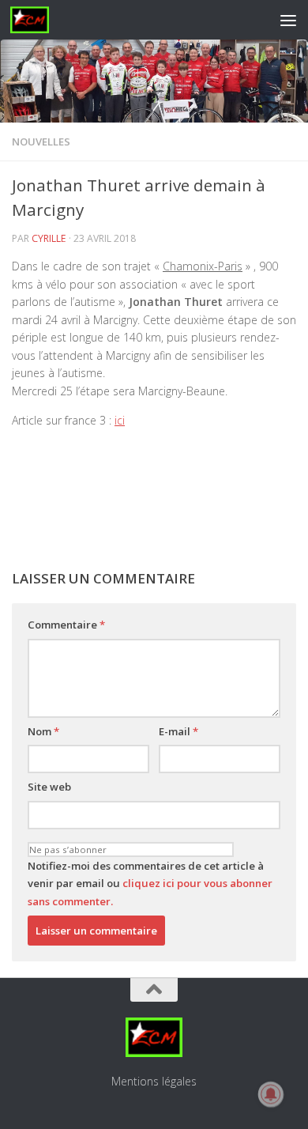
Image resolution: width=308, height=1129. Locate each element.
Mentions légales (154, 1081)
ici (120, 420)
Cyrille (49, 238)
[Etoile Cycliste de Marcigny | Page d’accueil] (36, 19)
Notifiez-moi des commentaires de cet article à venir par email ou (150, 883)
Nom (43, 731)
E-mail (178, 731)
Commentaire (66, 624)
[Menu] (288, 20)
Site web (49, 787)
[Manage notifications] (271, 1094)
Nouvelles (41, 141)
